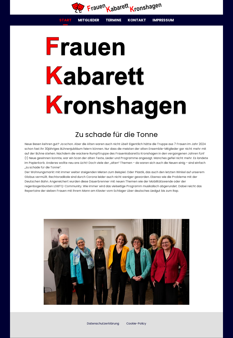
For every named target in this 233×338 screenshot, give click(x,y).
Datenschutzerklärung (103, 323)
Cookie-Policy (136, 323)
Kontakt (137, 20)
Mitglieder (88, 20)
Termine (113, 20)
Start (65, 20)
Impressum (163, 20)
